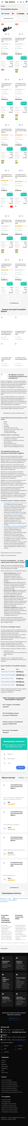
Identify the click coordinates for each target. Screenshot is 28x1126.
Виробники (5, 1068)
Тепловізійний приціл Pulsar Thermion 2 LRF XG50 (20, 265)
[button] (25, 893)
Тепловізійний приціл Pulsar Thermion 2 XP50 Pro (20, 131)
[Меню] (2, 2)
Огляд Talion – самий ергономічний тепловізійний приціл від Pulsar (6, 919)
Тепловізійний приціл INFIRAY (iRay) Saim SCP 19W (21, 176)
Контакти (8, 658)
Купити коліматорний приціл (9, 1088)
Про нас (4, 1060)
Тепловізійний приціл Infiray (9, 1105)
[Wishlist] (8, 34)
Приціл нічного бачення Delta (9, 1110)
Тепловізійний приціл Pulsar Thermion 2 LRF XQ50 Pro (16, 786)
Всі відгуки (22, 777)
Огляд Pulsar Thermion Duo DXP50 (19, 917)
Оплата (3, 1062)
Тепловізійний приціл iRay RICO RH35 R (14, 526)
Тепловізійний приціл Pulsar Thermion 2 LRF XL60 (6, 40)
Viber (5, 1048)
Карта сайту (5, 1072)
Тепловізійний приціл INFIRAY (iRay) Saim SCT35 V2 (6, 265)
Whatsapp (6, 1052)
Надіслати (20, 767)
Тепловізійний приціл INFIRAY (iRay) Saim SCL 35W (7, 176)
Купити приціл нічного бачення (10, 1090)
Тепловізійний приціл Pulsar (9, 1103)
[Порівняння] (21, 1123)
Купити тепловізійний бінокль (9, 1084)
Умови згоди (5, 1066)
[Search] (18, 2)
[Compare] (6, 34)
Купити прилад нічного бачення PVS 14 (12, 1092)
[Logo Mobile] (10, 2)
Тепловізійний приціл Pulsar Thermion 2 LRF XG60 (6, 222)
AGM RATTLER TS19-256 (7, 678)
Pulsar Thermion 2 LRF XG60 (8, 681)
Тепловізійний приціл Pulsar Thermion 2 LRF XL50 (20, 85)
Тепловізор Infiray (6, 1101)
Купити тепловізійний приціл (9, 1082)
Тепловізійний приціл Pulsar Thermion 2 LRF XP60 (20, 222)
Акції (3, 1070)
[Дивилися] (10, 1123)
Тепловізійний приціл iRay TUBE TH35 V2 (14, 537)
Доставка (4, 1064)
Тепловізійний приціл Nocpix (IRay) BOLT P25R (21, 358)
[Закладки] (18, 1123)
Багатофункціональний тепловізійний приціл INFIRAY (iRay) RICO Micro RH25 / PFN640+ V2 (6, 333)
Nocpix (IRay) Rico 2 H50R (7, 685)
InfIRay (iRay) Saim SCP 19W (8, 671)
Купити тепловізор (6, 1080)
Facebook (20, 1045)
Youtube (20, 1048)
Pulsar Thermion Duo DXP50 (8, 675)
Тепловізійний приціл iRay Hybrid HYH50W (15, 514)
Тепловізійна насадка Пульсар (10, 1112)
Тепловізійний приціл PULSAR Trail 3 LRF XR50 (6, 85)
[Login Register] (23, 2)
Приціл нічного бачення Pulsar (10, 1107)
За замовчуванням (8, 18)
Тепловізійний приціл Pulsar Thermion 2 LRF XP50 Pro (6, 131)
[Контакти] (21, 2)
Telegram (6, 1045)
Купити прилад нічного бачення (10, 1086)
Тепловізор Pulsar (6, 1099)
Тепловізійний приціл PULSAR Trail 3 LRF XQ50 (20, 40)
